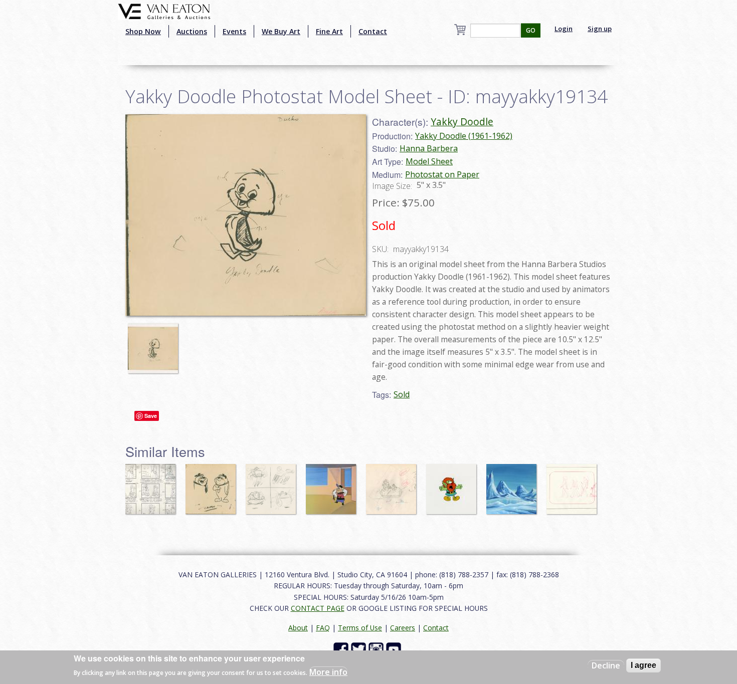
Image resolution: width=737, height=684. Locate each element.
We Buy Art (281, 31)
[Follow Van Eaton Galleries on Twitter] (359, 649)
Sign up (600, 28)
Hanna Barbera (429, 148)
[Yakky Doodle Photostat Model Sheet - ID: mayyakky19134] (155, 343)
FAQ (323, 627)
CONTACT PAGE (317, 608)
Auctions (191, 31)
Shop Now (143, 31)
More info (328, 671)
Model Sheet (429, 161)
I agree (643, 665)
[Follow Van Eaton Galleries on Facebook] (342, 649)
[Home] (164, 10)
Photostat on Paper (442, 174)
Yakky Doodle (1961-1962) (463, 135)
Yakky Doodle (462, 121)
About (298, 627)
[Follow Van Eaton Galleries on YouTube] (395, 649)
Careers (402, 627)
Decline (606, 665)
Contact (372, 31)
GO (530, 30)
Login (564, 28)
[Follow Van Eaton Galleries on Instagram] (377, 649)
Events (234, 31)
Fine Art (329, 31)
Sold (402, 394)
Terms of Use (360, 627)
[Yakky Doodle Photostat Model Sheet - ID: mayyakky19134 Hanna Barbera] (245, 213)
